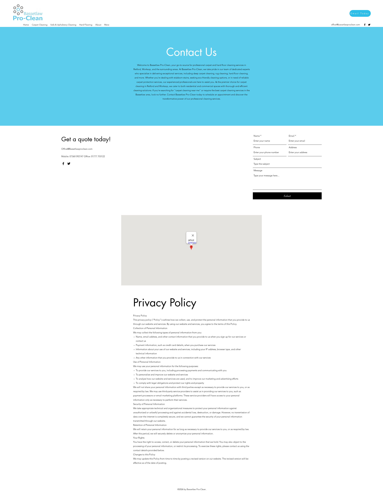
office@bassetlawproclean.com (345, 24)
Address (293, 147)
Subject (257, 159)
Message (258, 170)
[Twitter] (369, 24)
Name (257, 136)
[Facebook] (364, 24)
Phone (257, 147)
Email (291, 136)
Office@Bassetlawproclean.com (76, 148)
